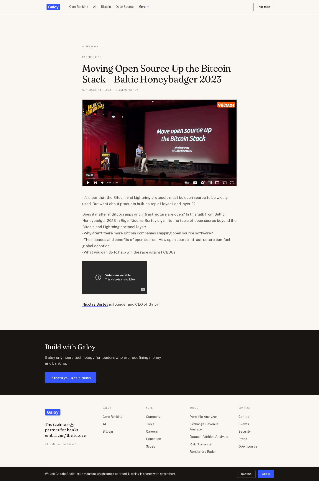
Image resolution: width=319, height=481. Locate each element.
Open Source (125, 6)
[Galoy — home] (53, 6)
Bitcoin (106, 6)
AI (94, 6)
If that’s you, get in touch (71, 378)
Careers (152, 431)
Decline (246, 474)
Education (153, 439)
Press (242, 439)
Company (153, 416)
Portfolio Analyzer (203, 416)
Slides (150, 446)
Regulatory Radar (203, 451)
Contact (244, 416)
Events (243, 424)
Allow (266, 474)
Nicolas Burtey (95, 304)
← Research (90, 46)
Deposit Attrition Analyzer (209, 436)
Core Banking (78, 6)
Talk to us (264, 7)
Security (244, 431)
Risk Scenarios (200, 444)
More (142, 6)
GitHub (50, 443)
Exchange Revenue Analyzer (204, 426)
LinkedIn (70, 443)
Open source (248, 446)
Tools (150, 424)
